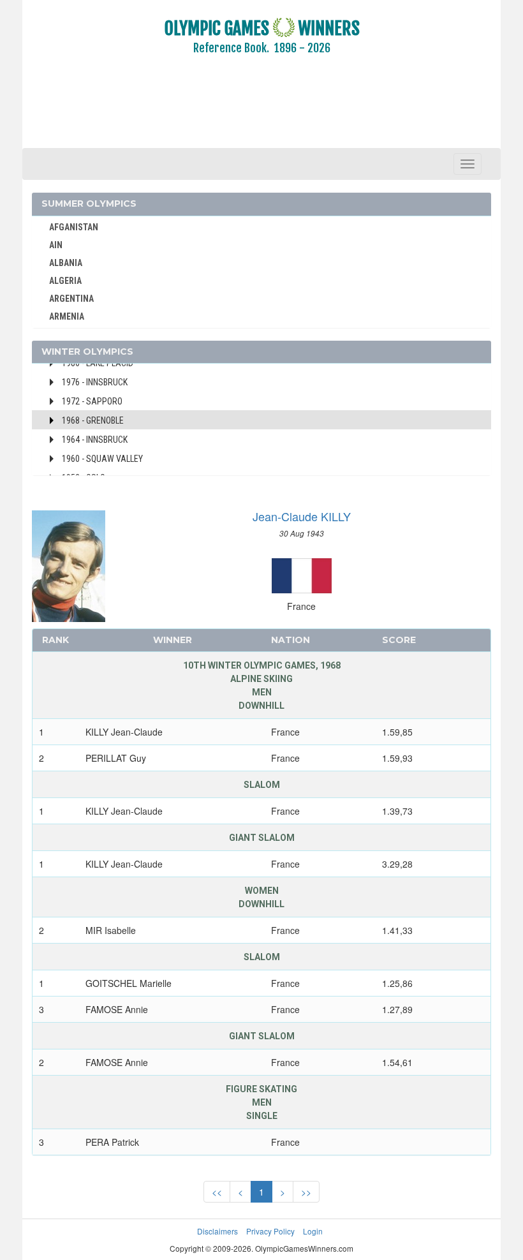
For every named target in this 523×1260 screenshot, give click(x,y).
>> (306, 1191)
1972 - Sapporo (92, 401)
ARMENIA (66, 316)
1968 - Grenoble (93, 420)
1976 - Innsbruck (95, 382)
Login (313, 1231)
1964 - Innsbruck (95, 439)
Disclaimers (217, 1231)
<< (217, 1191)
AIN (56, 245)
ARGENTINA (71, 298)
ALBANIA (65, 263)
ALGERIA (65, 281)
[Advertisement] (261, 110)
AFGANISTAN (73, 227)
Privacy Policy (270, 1231)
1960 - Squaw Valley (102, 459)
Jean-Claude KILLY (302, 516)
